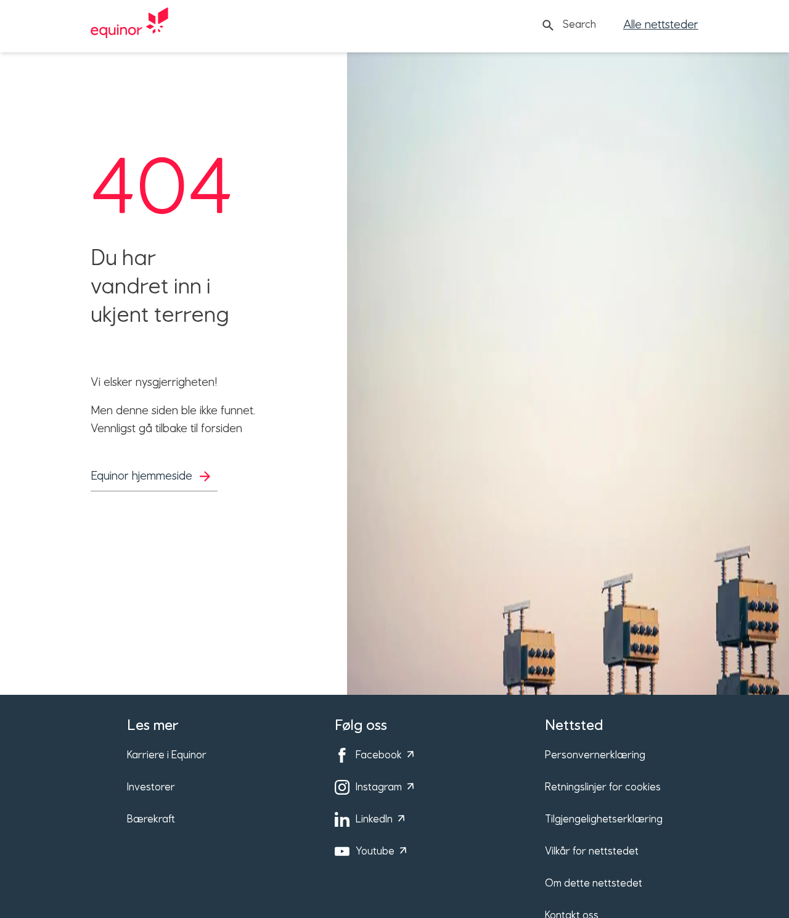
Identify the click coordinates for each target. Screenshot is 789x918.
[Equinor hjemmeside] (129, 25)
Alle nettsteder (660, 25)
